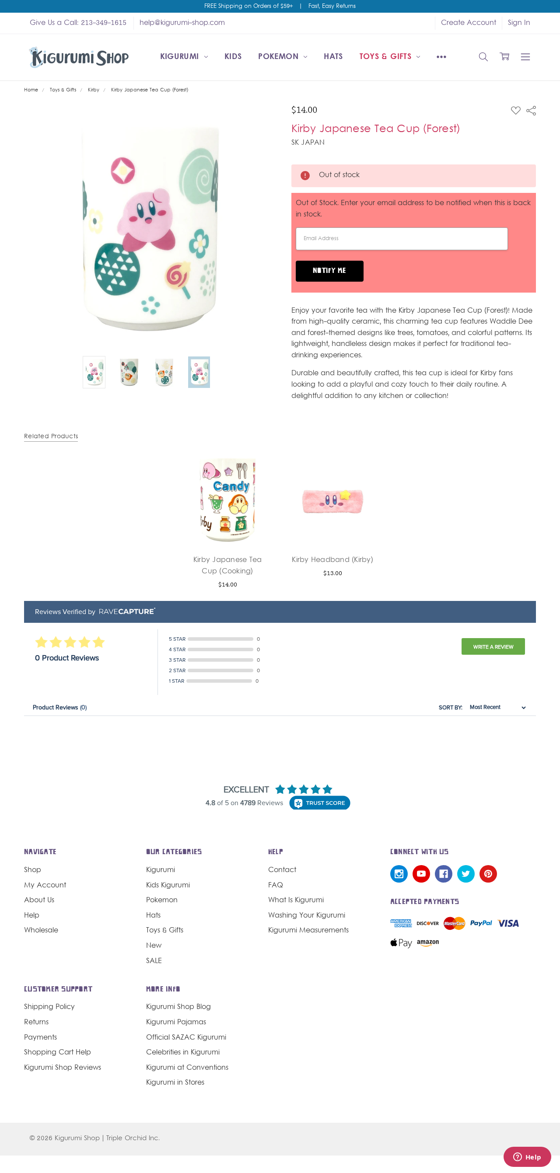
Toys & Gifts (387, 57)
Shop (32, 870)
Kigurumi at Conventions (187, 1068)
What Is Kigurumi (296, 900)
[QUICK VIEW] (257, 470)
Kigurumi (181, 57)
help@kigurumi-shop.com (182, 23)
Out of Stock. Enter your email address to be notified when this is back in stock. (413, 209)
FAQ (275, 885)
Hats (333, 57)
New (153, 946)
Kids (233, 57)
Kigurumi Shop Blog (178, 1007)
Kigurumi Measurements (308, 931)
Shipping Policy (49, 1007)
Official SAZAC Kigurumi (186, 1038)
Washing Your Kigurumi (306, 916)
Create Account (468, 23)
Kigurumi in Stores (175, 1083)
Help (31, 916)
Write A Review (493, 647)
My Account (45, 885)
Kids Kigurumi (168, 885)
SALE (154, 961)
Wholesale (41, 931)
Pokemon (279, 57)
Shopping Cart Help (57, 1053)
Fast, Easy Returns (332, 6)
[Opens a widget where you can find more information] (527, 1158)
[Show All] (441, 57)
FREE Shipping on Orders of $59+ (248, 6)
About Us (39, 900)
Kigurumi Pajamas (176, 1022)
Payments (40, 1038)
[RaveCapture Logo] (125, 611)
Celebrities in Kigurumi (183, 1053)
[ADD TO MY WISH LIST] (257, 484)
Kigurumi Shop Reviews (62, 1068)
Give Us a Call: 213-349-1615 (78, 23)
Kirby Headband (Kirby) (332, 560)
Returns (36, 1022)
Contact (282, 870)
